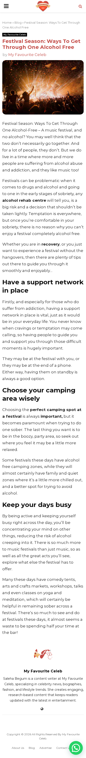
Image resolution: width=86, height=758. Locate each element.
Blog (18, 22)
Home (7, 22)
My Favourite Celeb (14, 34)
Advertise (45, 748)
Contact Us (63, 748)
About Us (18, 748)
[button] (76, 748)
